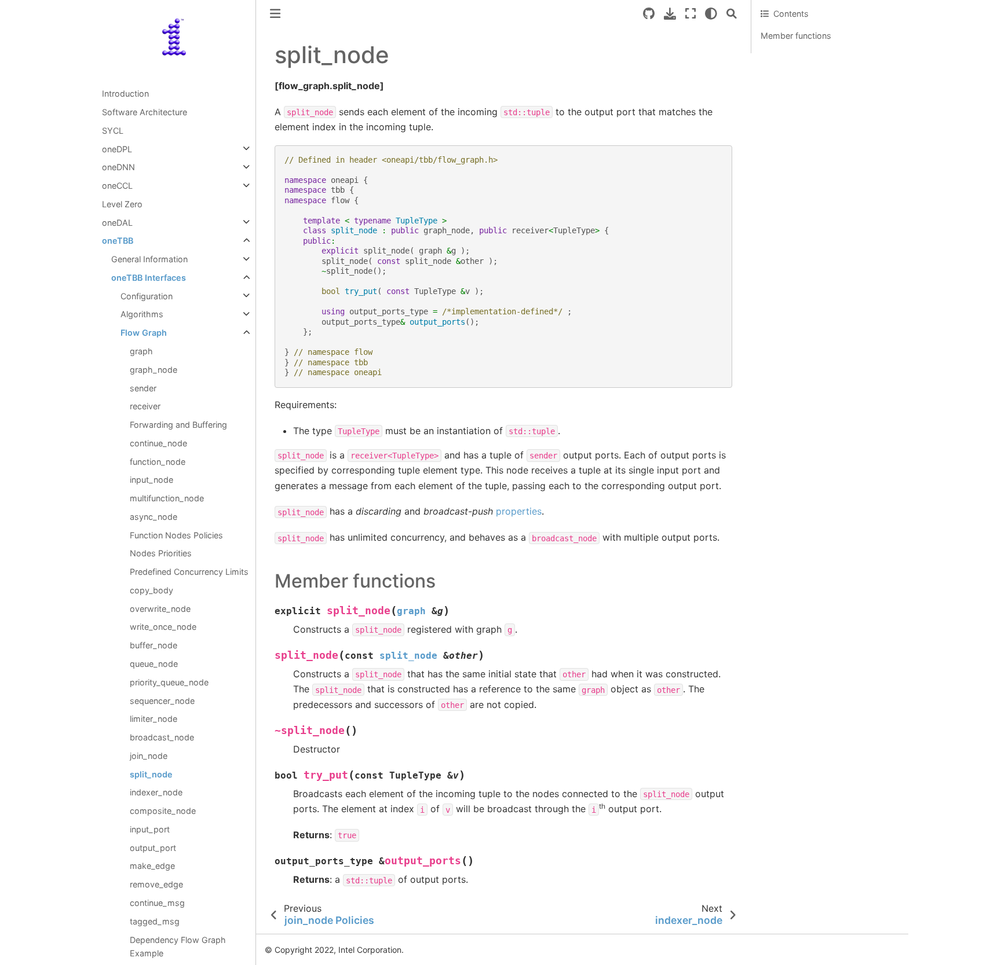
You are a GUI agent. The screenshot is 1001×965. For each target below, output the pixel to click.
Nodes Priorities (161, 553)
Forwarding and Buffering (178, 425)
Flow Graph (143, 332)
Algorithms (141, 314)
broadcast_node (162, 737)
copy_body (151, 590)
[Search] (731, 14)
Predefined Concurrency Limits (189, 572)
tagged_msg (155, 921)
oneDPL (117, 148)
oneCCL (117, 185)
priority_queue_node (169, 682)
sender (143, 387)
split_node (151, 774)
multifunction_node (167, 498)
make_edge (152, 866)
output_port (153, 847)
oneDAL (117, 222)
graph (141, 351)
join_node (148, 756)
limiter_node (153, 719)
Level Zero (122, 204)
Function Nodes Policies (176, 535)
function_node (157, 461)
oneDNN (118, 167)
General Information (149, 259)
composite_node (163, 811)
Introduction (125, 93)
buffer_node (153, 645)
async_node (153, 517)
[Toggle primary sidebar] (275, 14)
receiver (145, 406)
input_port (150, 829)
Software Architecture (144, 112)
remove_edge (156, 884)
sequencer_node (162, 700)
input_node (151, 480)
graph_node (153, 369)
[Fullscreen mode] (690, 14)
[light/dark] (711, 14)
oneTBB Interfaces (148, 277)
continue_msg (157, 903)
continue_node (158, 443)
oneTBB (117, 240)
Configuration (146, 295)
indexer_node (156, 792)
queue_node (154, 664)
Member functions (796, 36)
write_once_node (163, 627)
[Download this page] (670, 14)
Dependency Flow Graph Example (178, 946)
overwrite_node (160, 608)
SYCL (112, 130)
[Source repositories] (648, 14)
